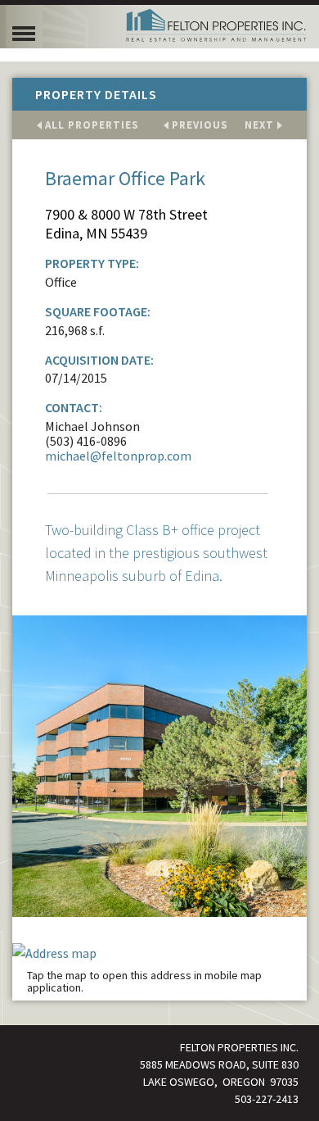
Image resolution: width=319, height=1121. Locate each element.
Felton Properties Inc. (216, 25)
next (259, 125)
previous (200, 125)
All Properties (92, 125)
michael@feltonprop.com (118, 455)
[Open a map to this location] (159, 951)
